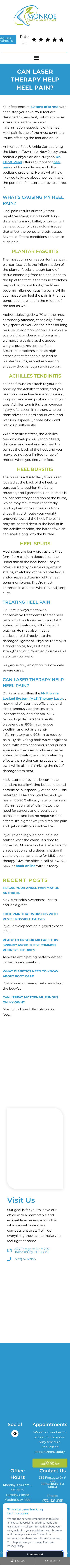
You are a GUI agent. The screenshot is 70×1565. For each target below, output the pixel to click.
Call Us (19, 1561)
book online (25, 866)
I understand (35, 1554)
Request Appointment (49, 1463)
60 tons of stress (45, 107)
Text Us (54, 1561)
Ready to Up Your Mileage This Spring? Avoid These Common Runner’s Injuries (30, 945)
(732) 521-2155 (25, 1259)
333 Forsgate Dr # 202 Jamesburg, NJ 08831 (32, 1250)
